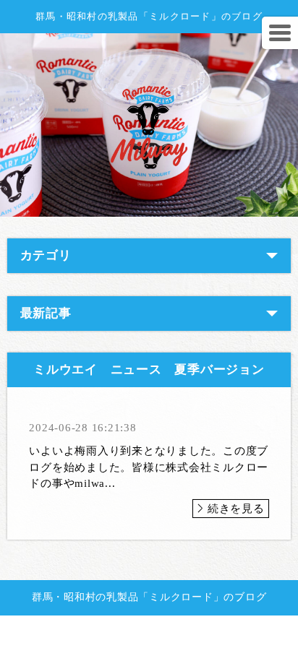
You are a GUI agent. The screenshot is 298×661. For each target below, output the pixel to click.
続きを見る (236, 508)
